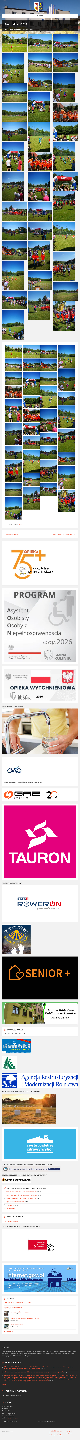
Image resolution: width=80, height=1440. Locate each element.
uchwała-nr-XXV (10, 1205)
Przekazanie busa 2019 (16, 1325)
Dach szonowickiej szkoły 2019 (13, 1307)
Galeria (20, 524)
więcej (4, 1384)
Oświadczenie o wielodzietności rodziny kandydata (21, 1198)
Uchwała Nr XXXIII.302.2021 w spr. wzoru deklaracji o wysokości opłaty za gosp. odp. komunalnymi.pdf (33, 1372)
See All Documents (9, 1208)
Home (6, 29)
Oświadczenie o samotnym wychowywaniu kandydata (21, 1192)
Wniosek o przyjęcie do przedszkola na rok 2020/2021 (21, 1195)
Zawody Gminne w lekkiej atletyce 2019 (63, 534)
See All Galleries (8, 1331)
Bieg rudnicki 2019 (15, 29)
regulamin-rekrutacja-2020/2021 (15, 1202)
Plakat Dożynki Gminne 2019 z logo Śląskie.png (17, 1302)
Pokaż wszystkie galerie (11, 1221)
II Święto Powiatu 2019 (11, 534)
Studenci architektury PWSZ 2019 (19, 1312)
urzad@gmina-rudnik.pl (12, 1418)
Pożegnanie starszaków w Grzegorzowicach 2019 (24, 1318)
